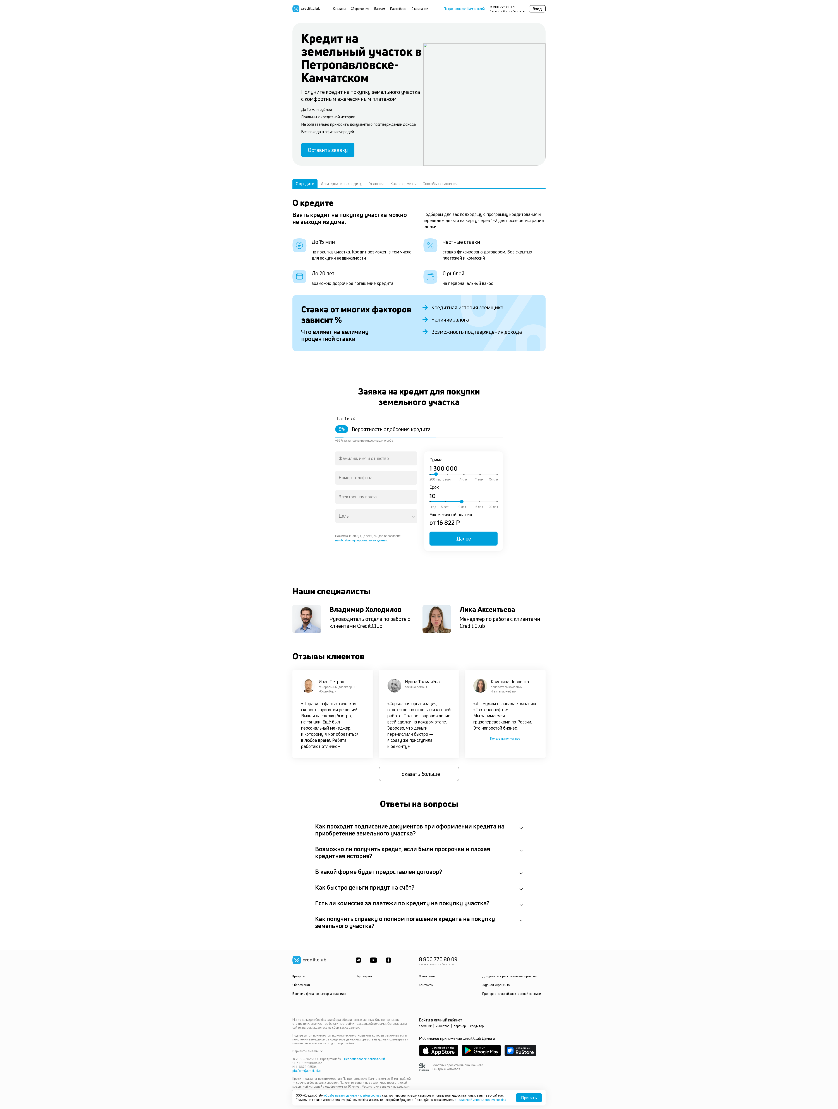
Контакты (426, 985)
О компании (420, 9)
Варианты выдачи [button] (305, 1051)
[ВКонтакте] (358, 960)
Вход (537, 8)
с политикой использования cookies (480, 1100)
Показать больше (419, 773)
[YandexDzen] (388, 960)
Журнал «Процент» (496, 985)
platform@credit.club (306, 1071)
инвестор (443, 1026)
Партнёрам (398, 9)
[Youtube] (373, 960)
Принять (529, 1097)
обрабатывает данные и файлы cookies (352, 1095)
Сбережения (360, 9)
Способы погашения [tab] (440, 183)
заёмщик (425, 1026)
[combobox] (376, 458)
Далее (463, 538)
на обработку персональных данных (361, 540)
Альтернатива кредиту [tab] (341, 183)
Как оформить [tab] (403, 183)
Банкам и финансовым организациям (319, 994)
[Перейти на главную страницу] (306, 8)
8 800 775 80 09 (502, 7)
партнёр (460, 1026)
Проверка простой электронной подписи (511, 994)
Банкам (379, 9)
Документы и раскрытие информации (509, 976)
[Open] (413, 517)
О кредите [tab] (305, 183)
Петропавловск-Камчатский (464, 8)
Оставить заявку (328, 149)
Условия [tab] (376, 183)
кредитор (477, 1026)
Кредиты (339, 9)
